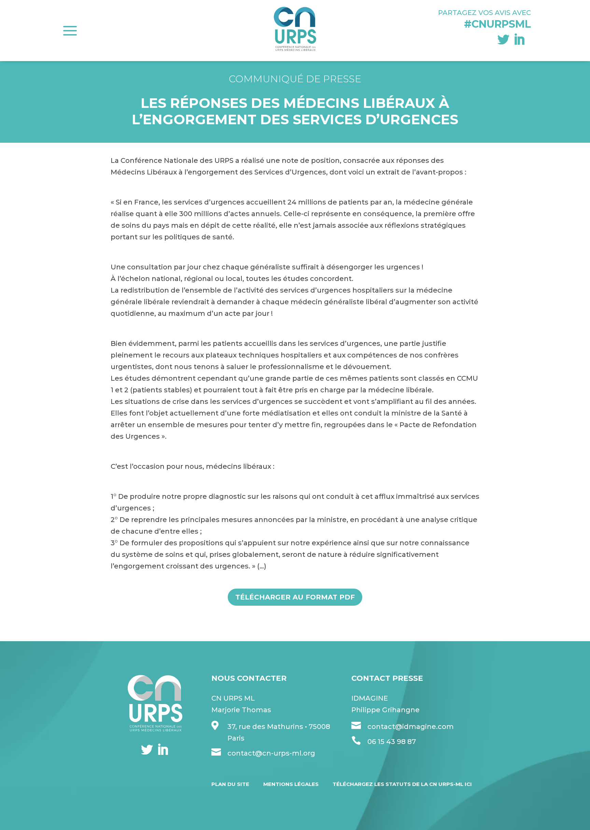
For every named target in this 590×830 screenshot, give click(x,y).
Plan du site (230, 784)
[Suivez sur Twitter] (503, 40)
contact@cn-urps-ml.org (271, 753)
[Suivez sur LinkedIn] (519, 40)
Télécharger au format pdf (295, 597)
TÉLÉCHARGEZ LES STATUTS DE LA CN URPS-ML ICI (402, 784)
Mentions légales (291, 784)
